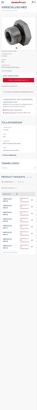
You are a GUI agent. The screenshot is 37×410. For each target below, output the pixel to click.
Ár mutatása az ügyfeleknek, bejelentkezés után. (18, 92)
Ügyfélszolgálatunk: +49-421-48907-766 (17, 113)
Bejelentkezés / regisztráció (13, 110)
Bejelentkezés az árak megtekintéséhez (24, 200)
